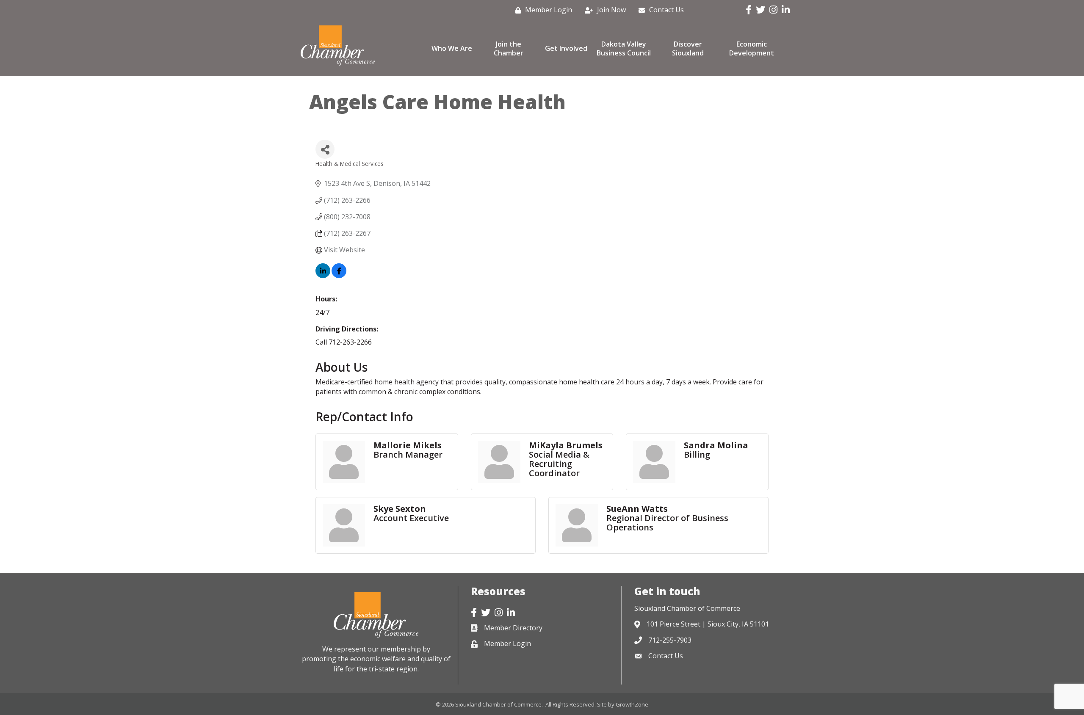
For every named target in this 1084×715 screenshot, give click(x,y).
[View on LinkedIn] (322, 275)
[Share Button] (325, 149)
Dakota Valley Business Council (624, 48)
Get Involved (566, 48)
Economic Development (751, 48)
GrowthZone (632, 704)
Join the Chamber (508, 48)
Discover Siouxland (688, 48)
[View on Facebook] (339, 275)
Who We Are (451, 48)
